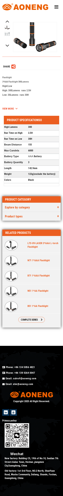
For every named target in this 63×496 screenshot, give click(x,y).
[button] (7, 21)
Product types (14, 216)
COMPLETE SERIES (29, 319)
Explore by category (17, 207)
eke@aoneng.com (23, 384)
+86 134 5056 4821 (24, 367)
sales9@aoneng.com (24, 378)
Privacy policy (9, 420)
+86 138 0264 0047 (24, 372)
